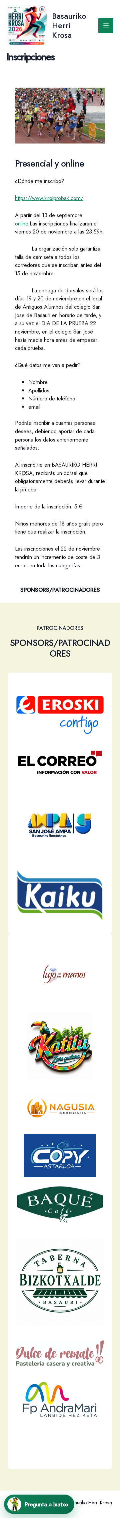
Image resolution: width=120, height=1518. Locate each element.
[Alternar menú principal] (105, 25)
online (21, 223)
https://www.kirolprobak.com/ (49, 198)
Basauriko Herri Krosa (69, 25)
